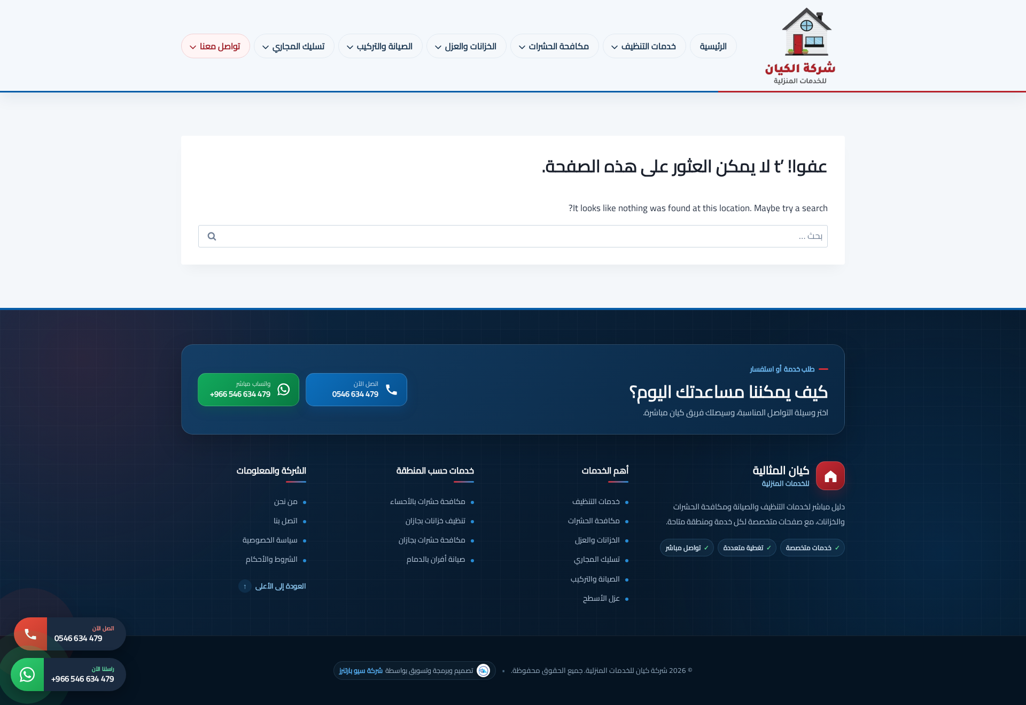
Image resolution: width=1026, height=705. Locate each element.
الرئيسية (713, 46)
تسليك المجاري (597, 559)
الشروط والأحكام (272, 559)
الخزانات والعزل (597, 540)
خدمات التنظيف (596, 501)
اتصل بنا (286, 521)
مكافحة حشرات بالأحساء (427, 501)
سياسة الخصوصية (270, 540)
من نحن (286, 501)
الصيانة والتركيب (595, 579)
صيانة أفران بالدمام (436, 559)
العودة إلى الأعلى (274, 585)
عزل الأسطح (601, 598)
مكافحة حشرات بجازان (432, 540)
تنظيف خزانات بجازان (435, 521)
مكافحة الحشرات (594, 521)
